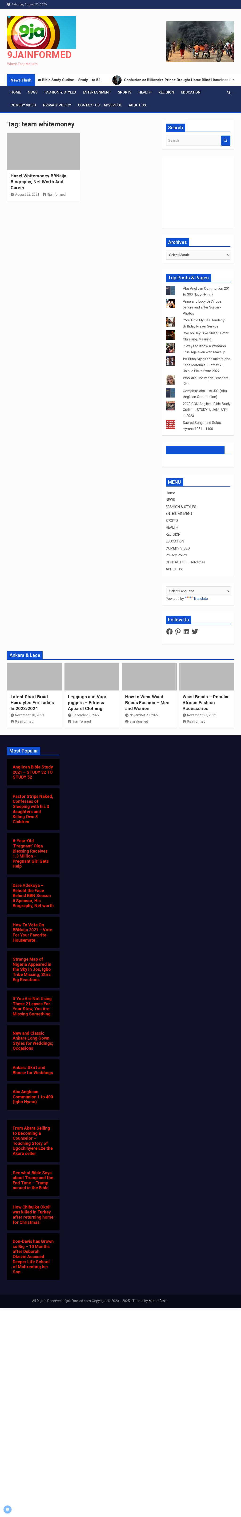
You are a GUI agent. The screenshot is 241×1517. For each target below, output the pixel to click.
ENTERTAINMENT (97, 92)
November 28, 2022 (144, 715)
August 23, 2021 (27, 194)
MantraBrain (158, 1301)
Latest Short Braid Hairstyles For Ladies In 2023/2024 (32, 702)
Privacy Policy (57, 105)
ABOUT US (137, 105)
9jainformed (56, 194)
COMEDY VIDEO (23, 105)
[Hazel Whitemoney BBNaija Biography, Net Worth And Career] (43, 151)
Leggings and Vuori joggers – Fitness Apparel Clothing (88, 702)
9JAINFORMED (39, 54)
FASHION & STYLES (60, 92)
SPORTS (124, 92)
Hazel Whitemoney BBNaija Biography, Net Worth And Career (38, 181)
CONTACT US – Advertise (100, 105)
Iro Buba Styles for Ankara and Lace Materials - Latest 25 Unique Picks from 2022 (206, 365)
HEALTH (144, 92)
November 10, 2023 (29, 715)
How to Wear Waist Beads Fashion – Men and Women (147, 702)
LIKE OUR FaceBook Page (195, 450)
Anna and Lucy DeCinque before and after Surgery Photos (202, 307)
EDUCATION (191, 92)
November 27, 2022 (201, 715)
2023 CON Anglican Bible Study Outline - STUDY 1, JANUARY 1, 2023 (206, 410)
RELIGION (166, 92)
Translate (200, 599)
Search (225, 141)
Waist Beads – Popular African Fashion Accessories (206, 702)
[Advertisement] (81, 258)
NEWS (32, 92)
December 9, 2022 (86, 715)
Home (16, 92)
